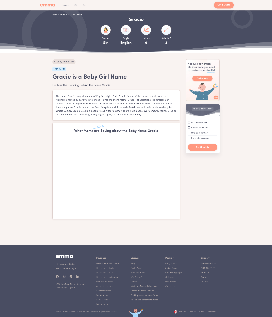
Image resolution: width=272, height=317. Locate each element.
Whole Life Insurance (105, 286)
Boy (84, 5)
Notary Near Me (138, 273)
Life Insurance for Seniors (107, 277)
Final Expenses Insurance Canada (145, 295)
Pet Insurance (102, 304)
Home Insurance (103, 300)
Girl (76, 5)
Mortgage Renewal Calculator (144, 286)
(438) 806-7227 (207, 268)
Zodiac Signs (170, 268)
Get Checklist (203, 147)
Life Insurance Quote (105, 268)
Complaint (211, 312)
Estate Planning (137, 268)
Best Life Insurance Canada (108, 264)
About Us (205, 273)
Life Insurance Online (65, 264)
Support (204, 277)
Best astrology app (173, 273)
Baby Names (171, 264)
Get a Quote (223, 5)
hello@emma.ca (208, 264)
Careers (134, 282)
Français (182, 312)
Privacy (192, 312)
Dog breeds (170, 282)
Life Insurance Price (104, 273)
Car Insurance (102, 295)
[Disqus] (116, 176)
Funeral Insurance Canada (142, 291)
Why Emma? (136, 277)
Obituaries (169, 277)
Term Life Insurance (104, 282)
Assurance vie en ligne (66, 268)
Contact (204, 282)
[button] (65, 5)
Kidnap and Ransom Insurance (144, 300)
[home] (48, 5)
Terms (201, 312)
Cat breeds (170, 286)
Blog (133, 264)
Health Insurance (103, 291)
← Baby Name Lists (64, 62)
